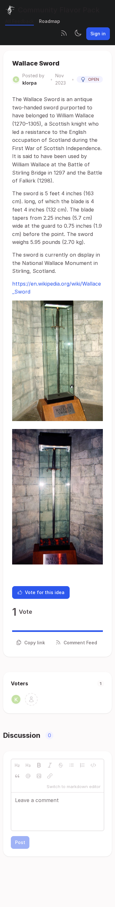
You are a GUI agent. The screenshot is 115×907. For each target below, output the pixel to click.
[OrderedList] (82, 765)
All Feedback (19, 21)
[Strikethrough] (60, 765)
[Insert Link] (50, 776)
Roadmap (49, 21)
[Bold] (39, 765)
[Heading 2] (17, 765)
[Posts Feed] (64, 33)
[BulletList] (71, 765)
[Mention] (28, 776)
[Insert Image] (39, 776)
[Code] (93, 765)
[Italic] (50, 765)
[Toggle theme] (78, 33)
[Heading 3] (28, 765)
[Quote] (17, 776)
